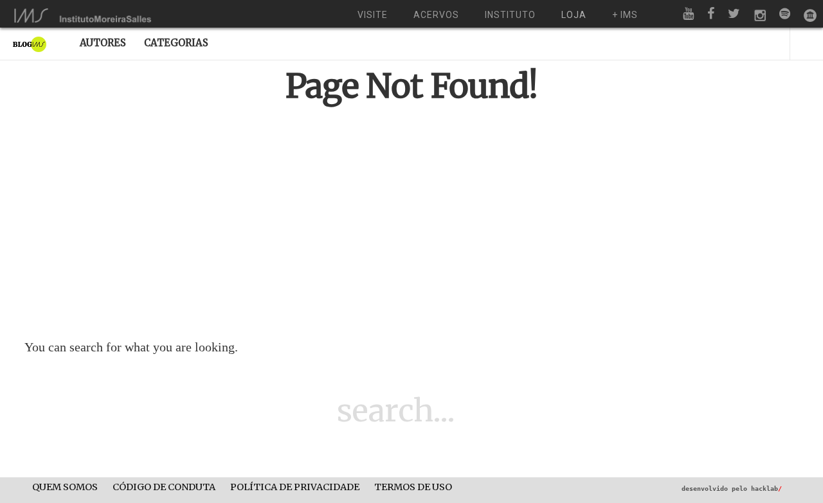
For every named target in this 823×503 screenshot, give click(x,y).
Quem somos (65, 487)
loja (573, 15)
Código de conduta (164, 487)
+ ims (625, 15)
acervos (436, 15)
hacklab (766, 488)
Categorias (176, 43)
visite (372, 15)
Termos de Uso (413, 487)
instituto (510, 15)
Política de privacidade (294, 487)
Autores (103, 43)
